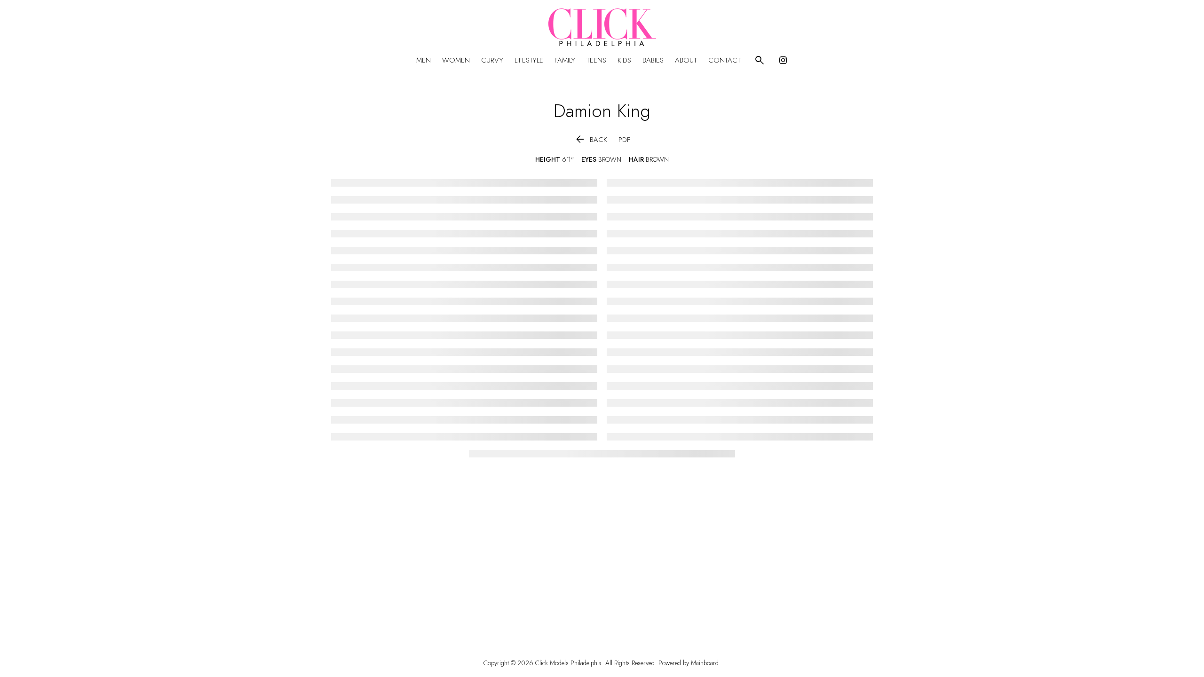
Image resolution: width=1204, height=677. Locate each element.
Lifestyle (529, 60)
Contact (724, 60)
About (686, 60)
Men (423, 60)
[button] (590, 139)
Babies (653, 60)
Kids (624, 60)
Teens (596, 60)
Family (564, 60)
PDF (624, 139)
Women (456, 60)
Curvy (492, 60)
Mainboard (705, 663)
